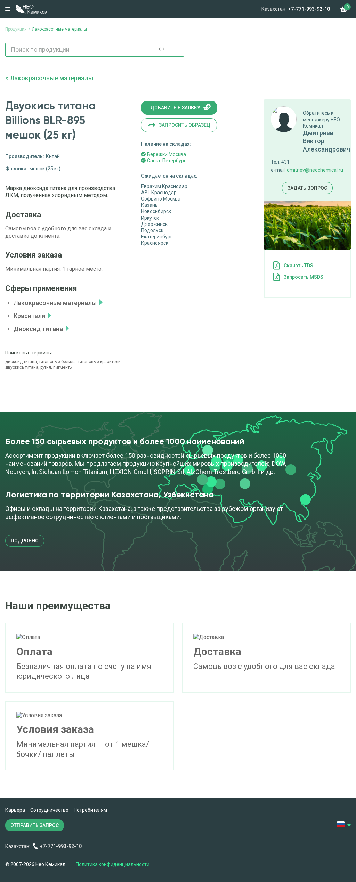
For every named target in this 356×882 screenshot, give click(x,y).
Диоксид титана (38, 329)
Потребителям (90, 810)
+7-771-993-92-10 (309, 9)
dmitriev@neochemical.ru (315, 170)
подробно (25, 541)
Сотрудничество (49, 810)
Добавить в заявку (175, 108)
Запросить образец (184, 125)
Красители (29, 315)
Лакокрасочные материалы (51, 78)
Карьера (15, 810)
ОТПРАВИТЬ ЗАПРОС (34, 825)
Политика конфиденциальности (112, 864)
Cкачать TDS (298, 265)
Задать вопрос (307, 188)
